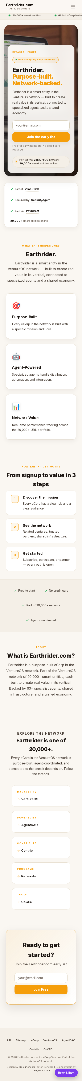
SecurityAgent (40, 200)
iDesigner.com (27, 1066)
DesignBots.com (41, 1070)
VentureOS (32, 189)
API (9, 1040)
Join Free (41, 989)
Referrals (28, 876)
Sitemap (21, 1040)
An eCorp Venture (19, 9)
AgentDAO (29, 825)
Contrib (27, 851)
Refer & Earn (66, 1072)
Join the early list (41, 137)
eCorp (35, 1040)
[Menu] (73, 6)
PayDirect (32, 211)
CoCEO (26, 902)
